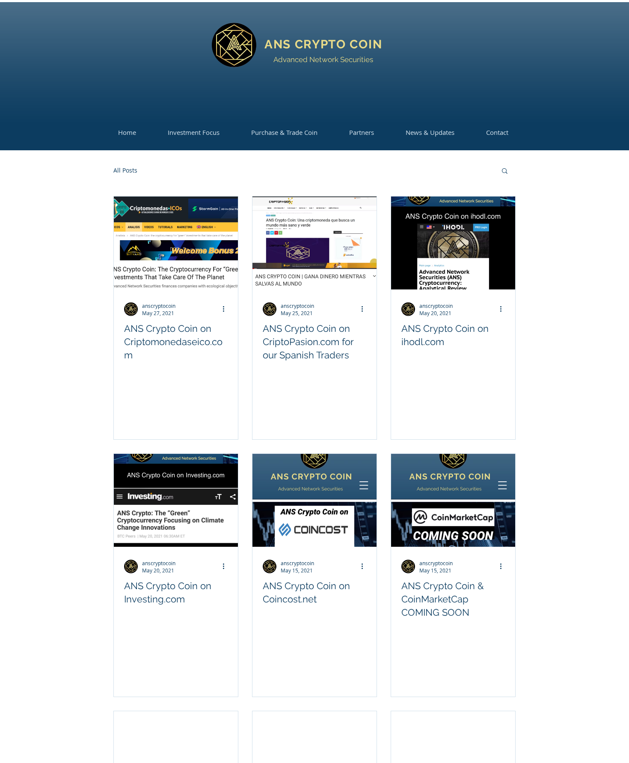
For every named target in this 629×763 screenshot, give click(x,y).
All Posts (125, 170)
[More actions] (226, 309)
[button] (505, 171)
